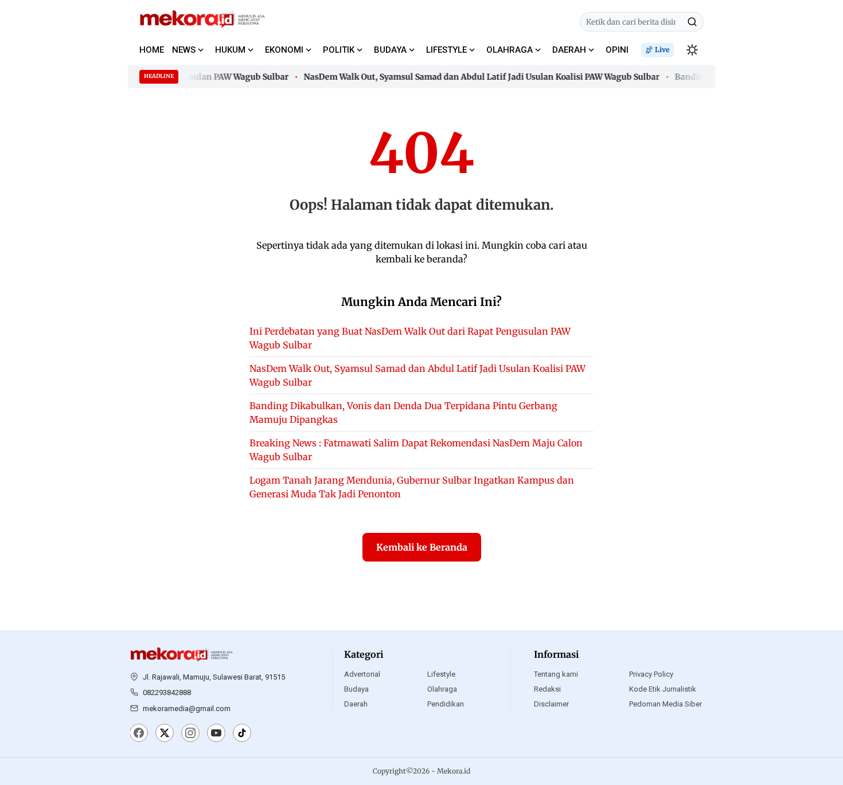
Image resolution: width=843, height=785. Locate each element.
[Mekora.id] (181, 654)
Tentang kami (556, 674)
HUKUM (230, 50)
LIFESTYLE (446, 50)
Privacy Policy (651, 674)
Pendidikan (445, 704)
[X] (164, 734)
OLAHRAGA (509, 50)
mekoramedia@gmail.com (187, 708)
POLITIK (338, 50)
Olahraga (442, 689)
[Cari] (692, 22)
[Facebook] (138, 734)
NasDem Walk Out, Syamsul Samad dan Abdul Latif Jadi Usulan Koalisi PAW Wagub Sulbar (476, 77)
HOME (151, 50)
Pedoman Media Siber (665, 704)
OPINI (617, 50)
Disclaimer (551, 704)
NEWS (184, 50)
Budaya (356, 689)
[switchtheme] (692, 49)
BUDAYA (390, 50)
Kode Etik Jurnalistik (662, 689)
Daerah (356, 704)
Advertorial (362, 674)
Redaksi (547, 689)
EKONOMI (284, 50)
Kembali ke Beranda (421, 547)
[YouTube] (216, 734)
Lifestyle (441, 674)
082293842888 (167, 692)
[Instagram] (190, 734)
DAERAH (569, 50)
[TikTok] (242, 734)
